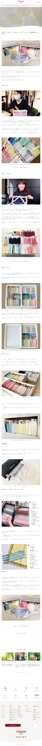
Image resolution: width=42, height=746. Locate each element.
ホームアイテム (4, 710)
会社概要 (34, 709)
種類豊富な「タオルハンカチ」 (13, 712)
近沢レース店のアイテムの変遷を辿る (13, 719)
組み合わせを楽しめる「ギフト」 (13, 714)
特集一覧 (11, 706)
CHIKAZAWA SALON (28, 711)
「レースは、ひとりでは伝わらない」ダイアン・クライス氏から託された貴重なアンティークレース (21, 665)
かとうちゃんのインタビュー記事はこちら (21, 261)
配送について (19, 711)
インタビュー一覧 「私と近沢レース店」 (21, 626)
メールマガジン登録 (29, 725)
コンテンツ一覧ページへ (21, 672)
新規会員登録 (13, 725)
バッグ (3, 711)
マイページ (27, 706)
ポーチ (3, 714)
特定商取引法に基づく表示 (36, 718)
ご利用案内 (19, 706)
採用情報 (34, 719)
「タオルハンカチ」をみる (21, 633)
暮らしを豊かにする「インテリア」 (13, 716)
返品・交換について (20, 714)
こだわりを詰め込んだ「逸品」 (13, 718)
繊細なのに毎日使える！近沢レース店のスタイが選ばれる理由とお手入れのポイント (34, 665)
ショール (3, 715)
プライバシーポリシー (36, 716)
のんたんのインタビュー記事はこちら (21, 167)
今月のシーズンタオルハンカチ (13, 709)
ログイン (26, 710)
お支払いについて (20, 710)
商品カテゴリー (4, 706)
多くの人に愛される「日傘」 (13, 711)
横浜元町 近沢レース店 (36, 706)
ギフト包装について (20, 715)
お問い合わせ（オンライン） (36, 712)
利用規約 (34, 715)
